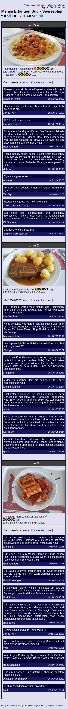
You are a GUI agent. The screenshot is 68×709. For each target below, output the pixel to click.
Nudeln (10, 74)
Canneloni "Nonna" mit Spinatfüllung (23, 516)
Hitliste (50, 5)
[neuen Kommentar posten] (38, 82)
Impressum (60, 7)
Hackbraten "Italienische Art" (19, 289)
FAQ (52, 7)
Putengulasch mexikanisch (18, 68)
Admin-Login (29, 5)
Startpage (41, 5)
